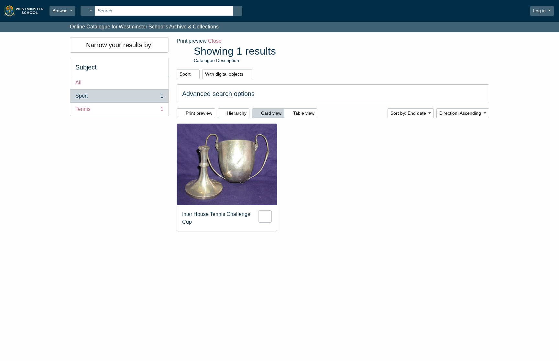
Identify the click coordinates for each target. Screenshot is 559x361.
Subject (86, 67)
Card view (270, 113)
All (78, 82)
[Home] (26, 11)
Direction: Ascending (460, 113)
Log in (540, 10)
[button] (506, 11)
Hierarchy (236, 113)
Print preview (198, 113)
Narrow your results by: (119, 44)
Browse (60, 10)
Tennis (119, 111)
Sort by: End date (408, 113)
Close (215, 41)
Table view (303, 113)
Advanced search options (218, 93)
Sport (119, 97)
